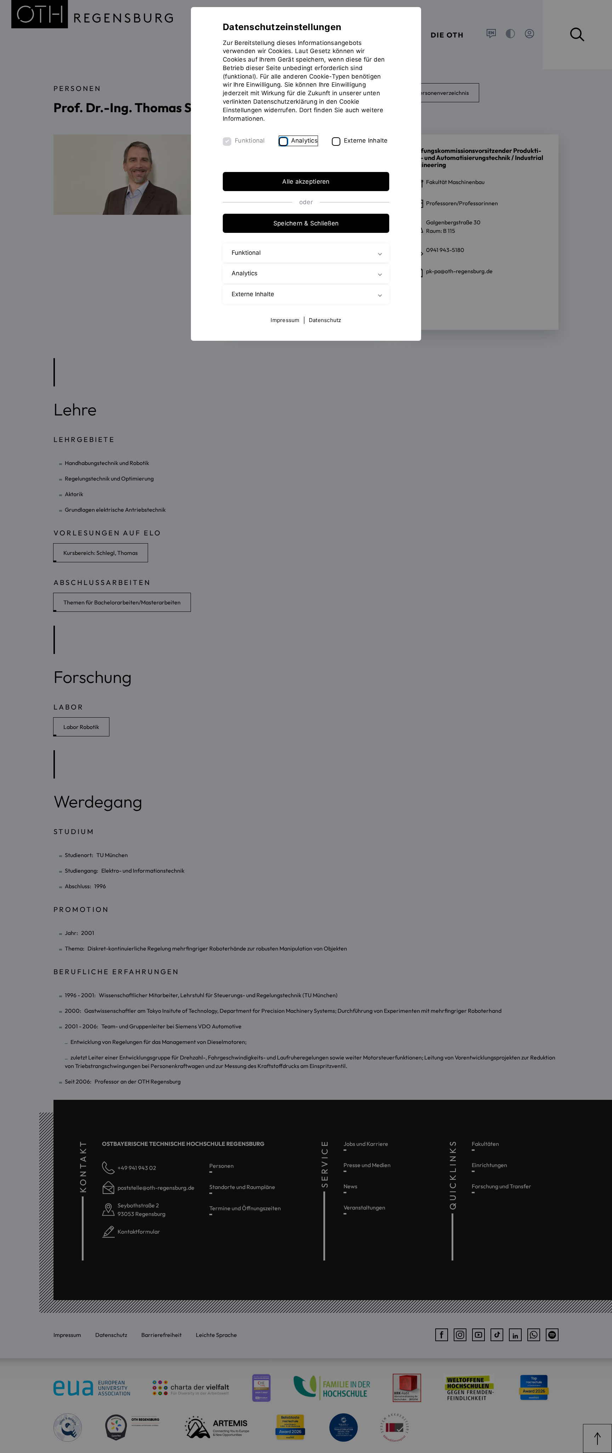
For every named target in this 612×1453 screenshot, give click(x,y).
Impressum (285, 320)
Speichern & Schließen (306, 223)
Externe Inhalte (366, 140)
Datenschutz (325, 320)
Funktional (250, 140)
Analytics (304, 140)
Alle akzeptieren (305, 181)
